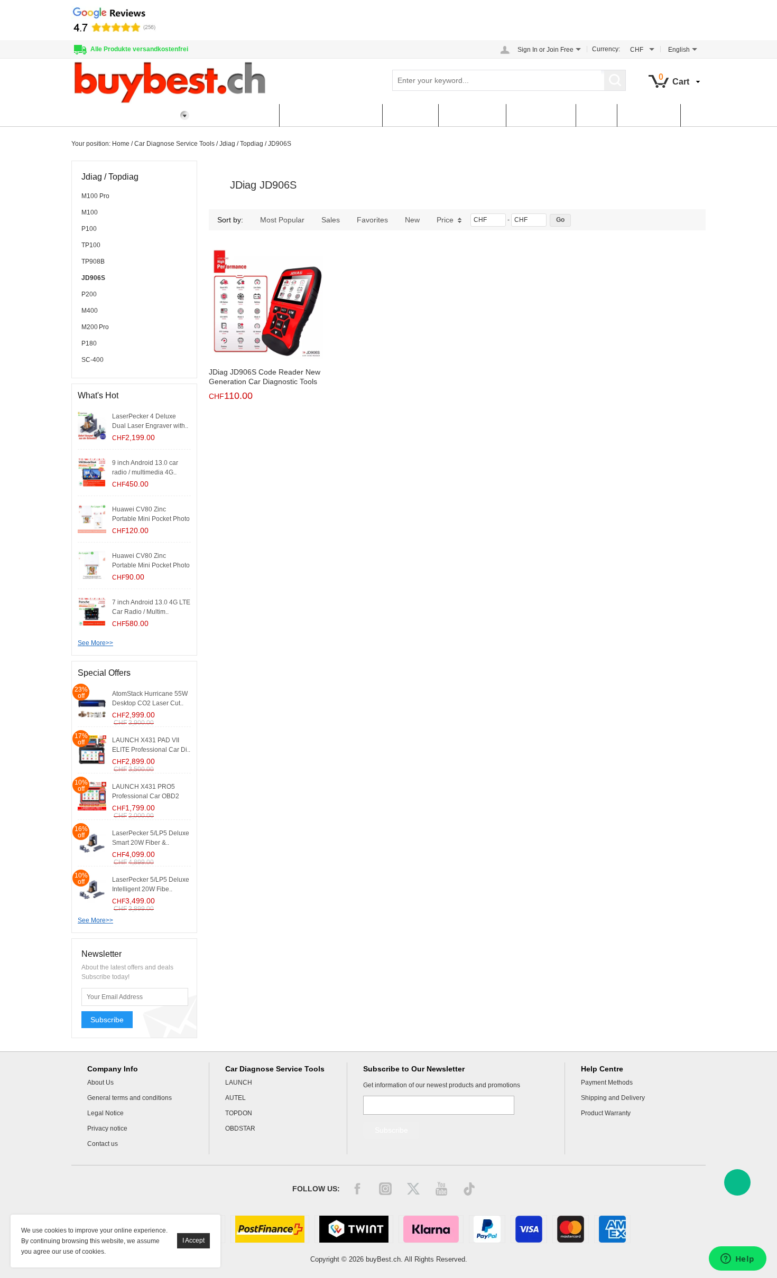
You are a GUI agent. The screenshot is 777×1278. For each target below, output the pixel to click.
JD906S (279, 143)
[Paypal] (487, 1229)
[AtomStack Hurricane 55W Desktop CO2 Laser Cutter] (92, 702)
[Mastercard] (570, 1229)
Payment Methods (607, 1082)
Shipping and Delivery (613, 1098)
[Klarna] (431, 1229)
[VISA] (529, 1229)
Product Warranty (606, 1113)
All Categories (107, 115)
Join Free (560, 49)
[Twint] (353, 1229)
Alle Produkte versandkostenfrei (139, 49)
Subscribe (107, 1019)
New (412, 220)
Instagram (385, 1188)
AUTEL (235, 1098)
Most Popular (282, 220)
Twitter (413, 1188)
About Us (100, 1082)
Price (445, 220)
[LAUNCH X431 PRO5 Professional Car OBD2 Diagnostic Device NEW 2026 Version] (92, 795)
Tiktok (469, 1188)
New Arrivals (472, 115)
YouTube (441, 1188)
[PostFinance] (269, 1229)
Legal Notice (105, 1113)
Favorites (372, 220)
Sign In (527, 49)
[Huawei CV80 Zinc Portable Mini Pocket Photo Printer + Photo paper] (92, 518)
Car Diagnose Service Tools (174, 143)
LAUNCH (238, 1082)
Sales (330, 220)
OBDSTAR (240, 1128)
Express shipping (237, 115)
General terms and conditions (129, 1098)
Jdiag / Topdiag (241, 143)
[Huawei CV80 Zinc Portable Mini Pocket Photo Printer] (92, 564)
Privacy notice (107, 1128)
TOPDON (238, 1113)
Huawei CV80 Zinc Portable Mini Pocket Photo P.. (151, 519)
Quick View (266, 335)
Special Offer (540, 115)
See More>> (95, 643)
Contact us (102, 1144)
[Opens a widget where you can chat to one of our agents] (737, 1259)
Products (410, 115)
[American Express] (612, 1229)
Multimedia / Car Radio (330, 115)
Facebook (357, 1188)
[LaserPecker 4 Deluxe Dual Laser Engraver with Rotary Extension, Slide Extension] (92, 425)
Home (121, 143)
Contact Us (648, 115)
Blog (596, 115)
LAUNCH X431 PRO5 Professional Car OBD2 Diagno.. (145, 796)
